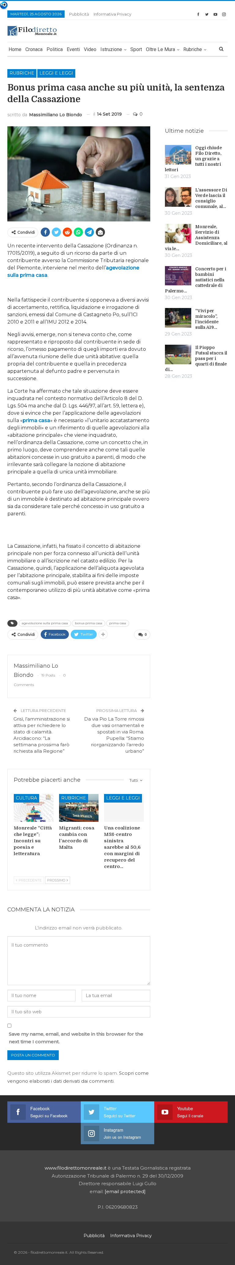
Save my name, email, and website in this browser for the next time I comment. (76, 1038)
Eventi (73, 49)
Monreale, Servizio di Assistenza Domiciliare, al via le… (196, 237)
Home (15, 49)
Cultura (26, 798)
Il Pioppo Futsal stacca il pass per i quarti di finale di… (196, 358)
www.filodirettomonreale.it (75, 1168)
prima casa (36, 420)
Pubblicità (79, 14)
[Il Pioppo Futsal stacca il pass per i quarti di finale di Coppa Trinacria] (178, 354)
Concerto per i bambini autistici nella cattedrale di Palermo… (195, 279)
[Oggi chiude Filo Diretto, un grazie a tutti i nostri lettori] (178, 155)
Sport (136, 49)
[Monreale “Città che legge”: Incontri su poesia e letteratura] (34, 808)
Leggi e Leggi (56, 73)
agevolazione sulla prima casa (45, 623)
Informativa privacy (112, 14)
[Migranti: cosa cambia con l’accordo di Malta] (79, 808)
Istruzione (111, 49)
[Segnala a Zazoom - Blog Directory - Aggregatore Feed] (4, 5)
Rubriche (192, 49)
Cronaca (34, 49)
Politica (55, 49)
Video (90, 49)
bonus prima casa (88, 623)
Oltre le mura (160, 49)
